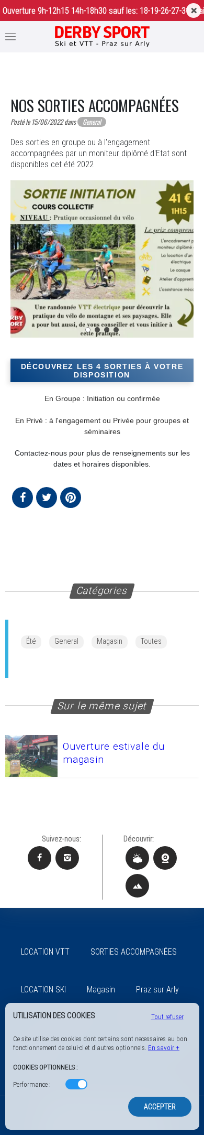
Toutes (151, 641)
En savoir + (163, 1048)
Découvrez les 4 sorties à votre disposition (102, 370)
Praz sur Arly (157, 990)
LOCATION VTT (45, 952)
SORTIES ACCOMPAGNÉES (133, 952)
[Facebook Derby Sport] (39, 858)
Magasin (109, 641)
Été (31, 641)
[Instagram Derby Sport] (67, 858)
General (66, 641)
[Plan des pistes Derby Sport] (137, 886)
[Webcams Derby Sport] (165, 858)
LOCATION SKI (43, 990)
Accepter (160, 1106)
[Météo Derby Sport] (137, 858)
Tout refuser (167, 1017)
